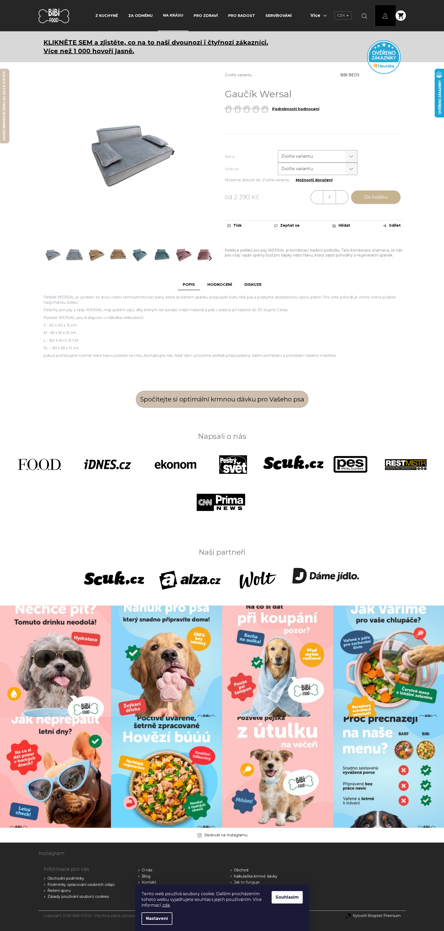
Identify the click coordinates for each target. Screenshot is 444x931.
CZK (341, 15)
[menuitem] (106, 15)
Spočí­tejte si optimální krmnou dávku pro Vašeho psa (222, 399)
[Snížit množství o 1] (317, 197)
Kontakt (149, 882)
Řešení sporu (59, 890)
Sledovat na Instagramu (226, 835)
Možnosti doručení (314, 180)
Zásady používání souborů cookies (78, 896)
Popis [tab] (189, 284)
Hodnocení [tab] (219, 284)
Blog (146, 876)
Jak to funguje (247, 882)
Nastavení (157, 918)
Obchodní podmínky (65, 878)
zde (166, 905)
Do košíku (375, 197)
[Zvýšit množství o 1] (342, 197)
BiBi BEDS (350, 75)
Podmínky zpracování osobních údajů (81, 884)
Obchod (241, 870)
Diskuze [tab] (253, 284)
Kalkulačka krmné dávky (255, 876)
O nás (147, 870)
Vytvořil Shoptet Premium (377, 915)
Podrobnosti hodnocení (295, 109)
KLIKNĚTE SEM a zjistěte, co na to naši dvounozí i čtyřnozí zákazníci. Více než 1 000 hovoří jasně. (156, 47)
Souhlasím (287, 897)
